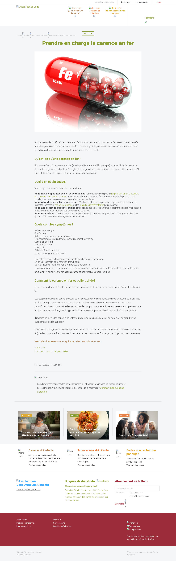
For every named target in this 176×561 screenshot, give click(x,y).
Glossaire (57, 520)
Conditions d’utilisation (62, 526)
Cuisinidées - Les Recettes (104, 2)
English (158, 2)
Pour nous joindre (141, 2)
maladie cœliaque (64, 205)
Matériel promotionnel (25, 523)
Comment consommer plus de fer (51, 351)
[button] (152, 22)
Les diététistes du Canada (28, 552)
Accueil (19, 35)
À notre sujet (125, 2)
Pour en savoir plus (37, 465)
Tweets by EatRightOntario (28, 489)
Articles (27, 35)
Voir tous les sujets (135, 465)
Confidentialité (59, 523)
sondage (150, 536)
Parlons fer (40, 347)
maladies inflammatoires (92, 205)
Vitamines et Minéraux (39, 35)
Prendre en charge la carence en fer (62, 35)
